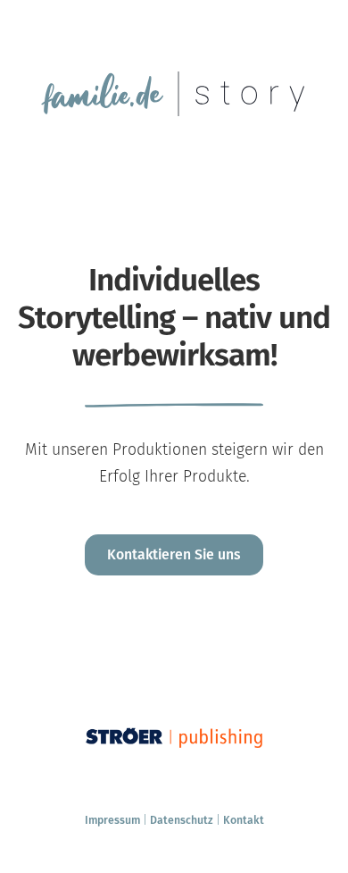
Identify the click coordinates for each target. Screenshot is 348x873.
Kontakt (243, 820)
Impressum (112, 820)
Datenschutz (181, 820)
